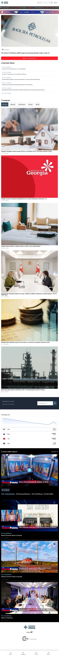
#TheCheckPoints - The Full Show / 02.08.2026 (34, 494)
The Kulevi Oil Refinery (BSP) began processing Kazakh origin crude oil (25, 53)
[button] (3, 31)
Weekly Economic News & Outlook (11, 576)
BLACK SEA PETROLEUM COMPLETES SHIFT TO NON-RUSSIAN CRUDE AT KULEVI (23, 390)
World (37, 104)
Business (13, 104)
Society (30, 104)
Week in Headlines (7, 618)
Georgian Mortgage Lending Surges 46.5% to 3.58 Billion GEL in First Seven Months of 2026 (26, 151)
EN (55, 2)
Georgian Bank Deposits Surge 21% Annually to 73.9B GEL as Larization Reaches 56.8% (25, 342)
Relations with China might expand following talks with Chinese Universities (17, 84)
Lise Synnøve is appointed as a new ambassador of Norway (14, 74)
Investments (22, 104)
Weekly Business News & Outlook (11, 535)
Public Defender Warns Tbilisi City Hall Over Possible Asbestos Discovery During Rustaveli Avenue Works (23, 89)
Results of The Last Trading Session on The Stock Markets (14, 68)
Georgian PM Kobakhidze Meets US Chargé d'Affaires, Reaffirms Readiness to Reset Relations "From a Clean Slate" (29, 294)
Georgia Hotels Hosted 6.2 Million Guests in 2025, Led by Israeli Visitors (20, 246)
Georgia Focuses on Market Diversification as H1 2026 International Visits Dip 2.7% (24, 198)
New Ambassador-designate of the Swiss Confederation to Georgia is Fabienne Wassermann (21, 79)
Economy (4, 104)
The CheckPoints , (8, 494)
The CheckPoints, (6, 533)
